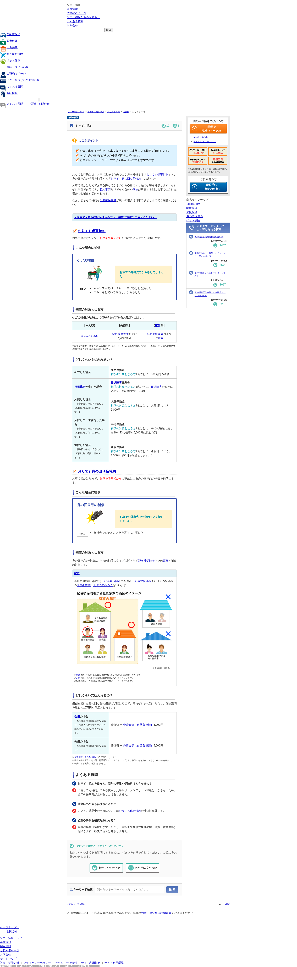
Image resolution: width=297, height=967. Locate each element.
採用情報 (5, 946)
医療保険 (12, 40)
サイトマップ (8, 958)
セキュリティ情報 (66, 962)
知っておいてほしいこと (205, 141)
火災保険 (12, 47)
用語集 (126, 111)
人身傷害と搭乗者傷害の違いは (209, 236)
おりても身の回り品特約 (126, 178)
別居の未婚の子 (103, 585)
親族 (78, 675)
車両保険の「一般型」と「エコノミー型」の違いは (210, 254)
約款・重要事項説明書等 (156, 912)
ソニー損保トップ (76, 111)
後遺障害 (79, 386)
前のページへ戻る (77, 904)
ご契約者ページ (76, 13)
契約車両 (105, 189)
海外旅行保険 (15, 53)
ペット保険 (13, 60)
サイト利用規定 (90, 962)
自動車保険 (13, 34)
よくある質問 (75, 21)
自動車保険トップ (95, 111)
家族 (135, 189)
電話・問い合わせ (18, 67)
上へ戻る (226, 904)
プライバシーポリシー (37, 962)
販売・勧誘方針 (9, 962)
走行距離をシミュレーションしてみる (210, 274)
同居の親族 (84, 585)
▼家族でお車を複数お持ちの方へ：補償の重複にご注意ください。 (115, 217)
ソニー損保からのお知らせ (83, 17)
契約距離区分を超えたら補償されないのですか (210, 294)
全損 (77, 716)
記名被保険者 (108, 200)
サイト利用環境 (114, 962)
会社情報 (72, 9)
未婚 (78, 678)
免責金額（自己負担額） (138, 724)
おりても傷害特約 (157, 174)
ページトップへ (9, 927)
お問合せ (72, 25)
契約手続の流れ (201, 137)
